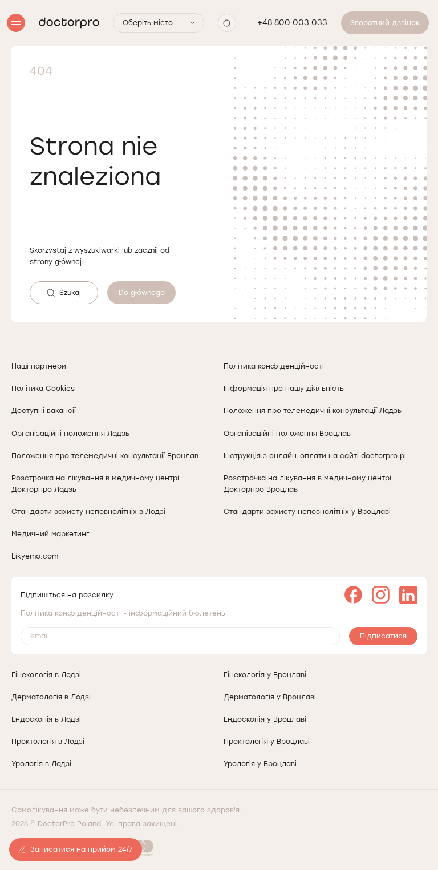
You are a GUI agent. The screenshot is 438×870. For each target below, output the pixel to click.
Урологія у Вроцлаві (260, 764)
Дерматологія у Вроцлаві (270, 697)
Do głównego (142, 293)
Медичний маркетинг (50, 534)
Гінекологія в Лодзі (46, 675)
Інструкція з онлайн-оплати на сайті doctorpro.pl (315, 456)
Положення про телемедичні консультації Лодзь (313, 411)
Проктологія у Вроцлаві (267, 742)
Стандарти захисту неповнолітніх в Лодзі (88, 512)
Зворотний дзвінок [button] (385, 23)
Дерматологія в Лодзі (51, 697)
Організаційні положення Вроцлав (287, 434)
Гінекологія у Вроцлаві (265, 675)
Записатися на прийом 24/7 (81, 849)
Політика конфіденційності (274, 366)
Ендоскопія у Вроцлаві (265, 719)
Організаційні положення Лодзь (70, 434)
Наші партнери (38, 366)
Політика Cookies (43, 388)
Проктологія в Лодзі (47, 742)
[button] (227, 23)
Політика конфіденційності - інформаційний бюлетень (123, 613)
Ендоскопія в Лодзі (46, 719)
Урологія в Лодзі (41, 764)
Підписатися (383, 636)
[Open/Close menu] (16, 23)
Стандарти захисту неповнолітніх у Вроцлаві (307, 512)
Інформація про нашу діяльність (284, 388)
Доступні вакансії (43, 411)
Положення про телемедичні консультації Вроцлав (104, 456)
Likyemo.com (34, 556)
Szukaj (70, 293)
